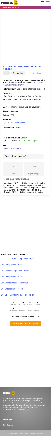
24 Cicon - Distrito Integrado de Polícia (18, 259)
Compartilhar (18, 73)
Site (13, 167)
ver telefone (20, 122)
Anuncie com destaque (25, 323)
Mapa (34, 167)
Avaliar (13, 174)
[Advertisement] (25, 38)
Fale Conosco (8, 425)
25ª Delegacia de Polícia (12, 265)
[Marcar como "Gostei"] (5, 73)
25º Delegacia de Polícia (12, 277)
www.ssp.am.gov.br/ (12, 148)
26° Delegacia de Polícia (12, 289)
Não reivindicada (35, 73)
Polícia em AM (17, 85)
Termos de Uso (24, 433)
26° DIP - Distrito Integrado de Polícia (17, 295)
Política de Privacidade (36, 433)
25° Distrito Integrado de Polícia (15, 271)
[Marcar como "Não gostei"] (8, 73)
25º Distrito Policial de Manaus (14, 283)
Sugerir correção (33, 174)
